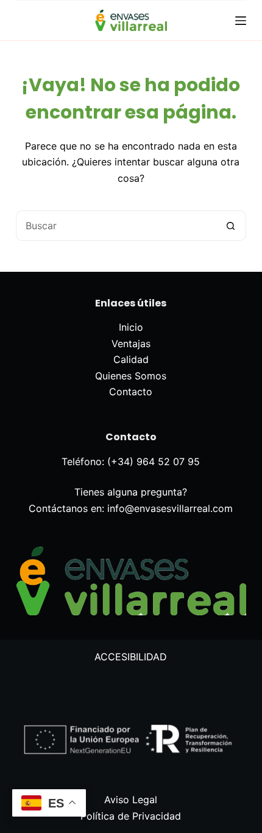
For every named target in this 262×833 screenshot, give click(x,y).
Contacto (130, 391)
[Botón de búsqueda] (231, 225)
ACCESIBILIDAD (130, 657)
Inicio (131, 327)
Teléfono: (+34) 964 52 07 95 (131, 461)
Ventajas (131, 343)
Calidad (131, 359)
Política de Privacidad (130, 816)
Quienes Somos (130, 376)
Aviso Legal (130, 799)
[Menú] (240, 20)
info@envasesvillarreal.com (170, 508)
